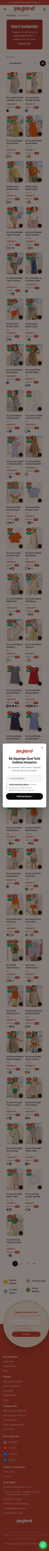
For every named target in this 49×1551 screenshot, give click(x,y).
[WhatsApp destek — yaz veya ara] (43, 1545)
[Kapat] (42, 747)
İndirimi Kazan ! (24, 796)
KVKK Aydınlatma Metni (19, 784)
